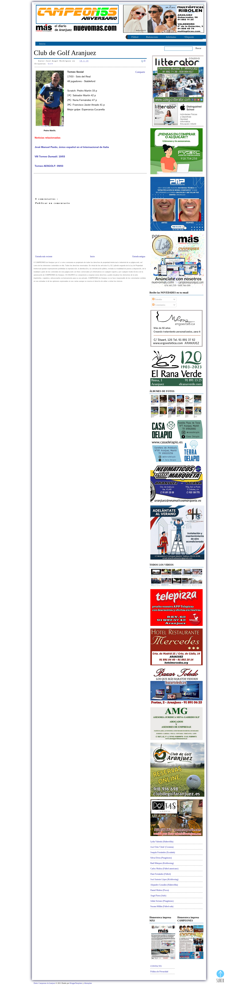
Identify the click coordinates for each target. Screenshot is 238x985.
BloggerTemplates (76, 983)
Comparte (140, 72)
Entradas (158, 299)
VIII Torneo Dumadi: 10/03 (50, 156)
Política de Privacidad (159, 971)
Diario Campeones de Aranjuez (45, 983)
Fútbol (134, 37)
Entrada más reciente (43, 256)
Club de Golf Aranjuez (65, 52)
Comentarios (159, 305)
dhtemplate (88, 983)
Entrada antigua (138, 256)
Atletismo (171, 37)
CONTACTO (156, 966)
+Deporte (189, 37)
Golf (50, 64)
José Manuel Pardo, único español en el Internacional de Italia (72, 147)
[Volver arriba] (220, 976)
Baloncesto (152, 37)
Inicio (42, 43)
